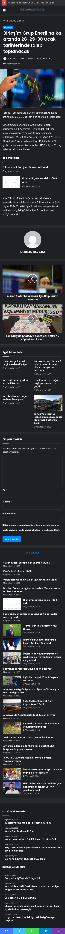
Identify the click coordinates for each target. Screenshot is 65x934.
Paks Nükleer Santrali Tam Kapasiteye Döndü (38, 702)
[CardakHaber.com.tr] (32, 9)
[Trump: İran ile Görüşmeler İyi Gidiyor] (12, 630)
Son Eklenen (33, 552)
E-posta (7, 501)
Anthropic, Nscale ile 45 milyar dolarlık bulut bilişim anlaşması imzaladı (47, 366)
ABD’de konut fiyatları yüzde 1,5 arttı (15, 382)
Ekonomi (21, 20)
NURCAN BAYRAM (15, 59)
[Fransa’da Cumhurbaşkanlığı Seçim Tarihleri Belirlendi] (12, 644)
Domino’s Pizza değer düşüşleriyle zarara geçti (46, 383)
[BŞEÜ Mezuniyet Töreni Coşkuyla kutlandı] (12, 680)
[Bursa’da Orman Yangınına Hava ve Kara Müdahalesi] (12, 728)
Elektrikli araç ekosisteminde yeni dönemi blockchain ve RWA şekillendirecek (42, 787)
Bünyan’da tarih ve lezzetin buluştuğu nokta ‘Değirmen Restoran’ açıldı (48, 418)
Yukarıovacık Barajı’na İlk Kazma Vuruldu (26, 167)
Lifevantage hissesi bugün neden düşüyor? (16, 363)
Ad (5, 490)
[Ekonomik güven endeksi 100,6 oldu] (11, 182)
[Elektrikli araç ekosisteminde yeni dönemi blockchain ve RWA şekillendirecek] (12, 788)
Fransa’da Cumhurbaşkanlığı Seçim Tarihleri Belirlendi (39, 641)
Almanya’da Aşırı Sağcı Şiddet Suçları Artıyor (29, 715)
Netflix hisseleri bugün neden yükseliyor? (15, 398)
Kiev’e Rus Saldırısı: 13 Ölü (17, 571)
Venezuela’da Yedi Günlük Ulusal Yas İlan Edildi (31, 2)
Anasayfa (10, 20)
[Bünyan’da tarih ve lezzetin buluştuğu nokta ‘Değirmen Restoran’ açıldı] (48, 403)
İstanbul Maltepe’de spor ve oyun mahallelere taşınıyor (42, 771)
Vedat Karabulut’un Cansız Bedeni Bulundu (28, 737)
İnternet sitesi (10, 513)
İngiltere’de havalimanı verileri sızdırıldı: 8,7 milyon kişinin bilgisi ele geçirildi (42, 657)
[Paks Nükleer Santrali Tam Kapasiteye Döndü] (12, 705)
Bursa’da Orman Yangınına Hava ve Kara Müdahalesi (41, 725)
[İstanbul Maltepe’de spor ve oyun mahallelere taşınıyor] (12, 774)
